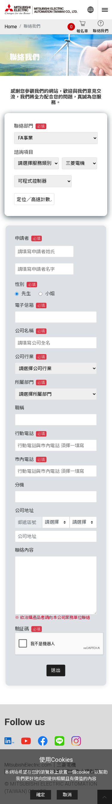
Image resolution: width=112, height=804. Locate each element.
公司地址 (24, 510)
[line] (59, 741)
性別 (25, 284)
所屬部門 (30, 382)
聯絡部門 (29, 126)
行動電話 (30, 433)
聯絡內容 (24, 550)
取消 (67, 794)
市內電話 (30, 459)
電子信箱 (30, 305)
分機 (19, 485)
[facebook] (42, 741)
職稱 (19, 408)
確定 (40, 794)
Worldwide (90, 9)
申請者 (27, 238)
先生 (26, 293)
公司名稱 (30, 331)
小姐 (50, 293)
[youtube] (26, 741)
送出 (55, 670)
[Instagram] (76, 741)
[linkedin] (9, 740)
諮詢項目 (23, 152)
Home (10, 26)
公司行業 (30, 356)
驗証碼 (27, 629)
